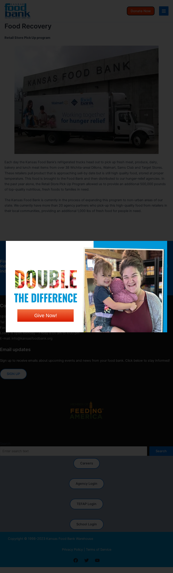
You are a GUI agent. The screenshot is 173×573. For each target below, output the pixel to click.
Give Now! (45, 315)
